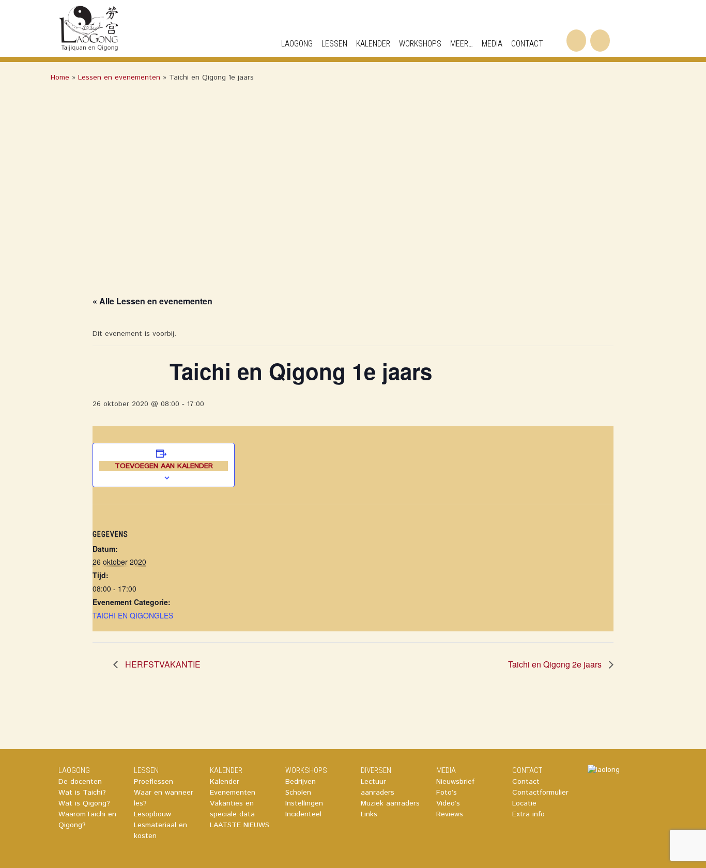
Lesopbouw (152, 814)
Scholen (298, 792)
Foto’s (446, 792)
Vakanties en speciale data (232, 808)
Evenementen (232, 792)
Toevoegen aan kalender (164, 466)
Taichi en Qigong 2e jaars (556, 664)
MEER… (461, 44)
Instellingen (304, 803)
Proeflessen (153, 782)
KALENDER (373, 44)
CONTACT (527, 44)
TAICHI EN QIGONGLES (133, 615)
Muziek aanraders (390, 803)
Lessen (334, 44)
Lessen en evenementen (119, 77)
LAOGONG (74, 770)
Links (369, 814)
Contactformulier (540, 792)
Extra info (528, 814)
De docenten (80, 782)
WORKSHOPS (420, 44)
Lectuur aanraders (377, 787)
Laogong (297, 44)
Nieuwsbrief (455, 782)
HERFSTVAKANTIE (162, 664)
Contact (526, 782)
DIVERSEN (376, 770)
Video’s (448, 803)
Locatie (524, 803)
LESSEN (146, 770)
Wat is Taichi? (82, 792)
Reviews (449, 814)
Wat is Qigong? (84, 803)
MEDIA (492, 44)
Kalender (224, 782)
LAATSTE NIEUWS (239, 825)
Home (60, 77)
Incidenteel (303, 814)
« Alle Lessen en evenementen (152, 301)
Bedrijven (300, 782)
